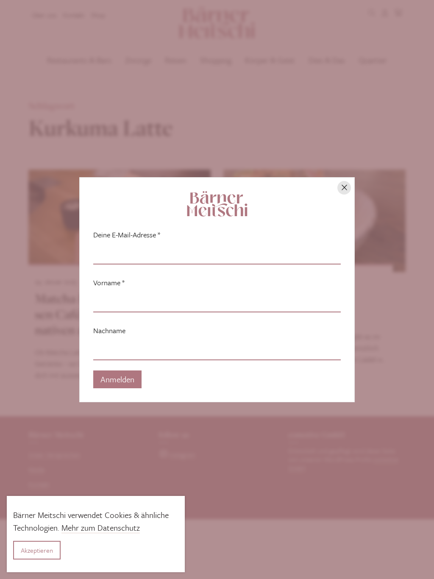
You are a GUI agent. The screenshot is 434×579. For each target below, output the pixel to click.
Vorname (109, 283)
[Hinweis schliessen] (344, 188)
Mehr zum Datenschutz (100, 527)
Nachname (109, 330)
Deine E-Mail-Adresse (126, 235)
